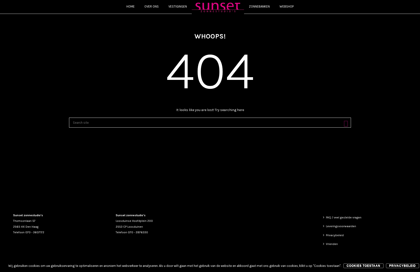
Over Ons (151, 6)
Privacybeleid (335, 235)
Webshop (287, 6)
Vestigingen (177, 6)
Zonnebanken (259, 6)
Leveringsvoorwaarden (341, 226)
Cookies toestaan (363, 265)
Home (130, 6)
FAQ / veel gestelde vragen (343, 217)
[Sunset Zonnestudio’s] (218, 7)
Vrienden (332, 244)
